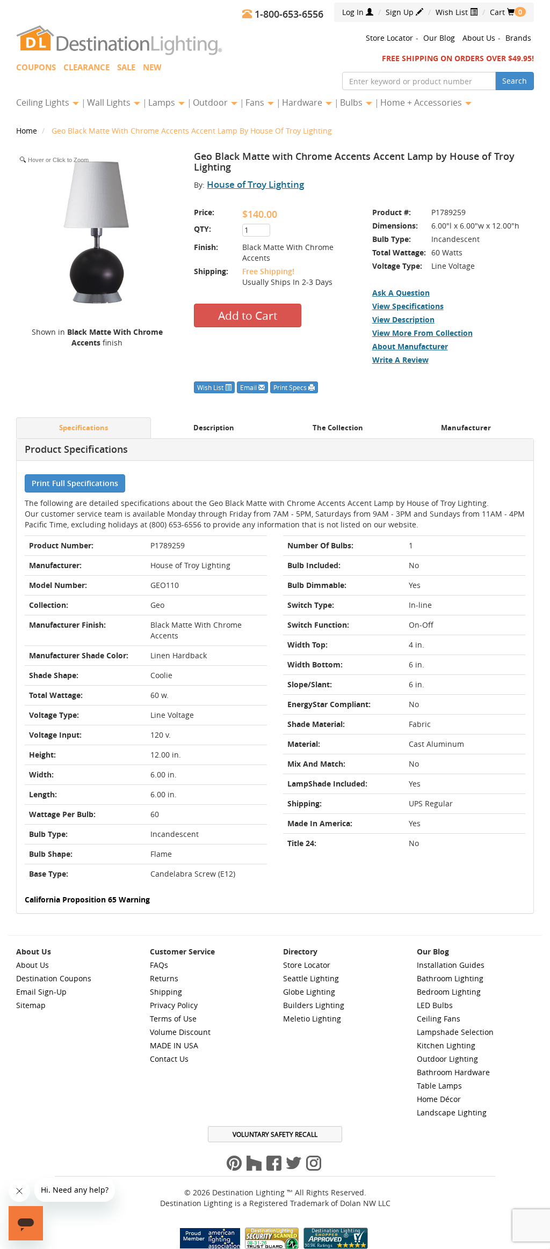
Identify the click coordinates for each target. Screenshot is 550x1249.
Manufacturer (466, 427)
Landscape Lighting (452, 1112)
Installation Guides (450, 965)
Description (213, 427)
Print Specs (290, 387)
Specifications (83, 427)
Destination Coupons (53, 978)
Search (514, 81)
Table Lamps (439, 1086)
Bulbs (352, 102)
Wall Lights (110, 102)
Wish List (453, 12)
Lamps (162, 102)
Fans (255, 102)
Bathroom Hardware (453, 1072)
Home (27, 131)
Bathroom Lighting (450, 978)
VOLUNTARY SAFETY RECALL (275, 1134)
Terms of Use (173, 1018)
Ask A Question (401, 293)
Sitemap (31, 1005)
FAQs (159, 965)
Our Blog (439, 38)
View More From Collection (422, 333)
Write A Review (400, 360)
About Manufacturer (410, 346)
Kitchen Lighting (446, 1045)
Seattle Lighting (311, 978)
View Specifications (408, 306)
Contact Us (169, 1059)
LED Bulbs (435, 1005)
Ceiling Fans (438, 1018)
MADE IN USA (174, 1045)
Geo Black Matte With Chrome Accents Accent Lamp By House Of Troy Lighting (192, 131)
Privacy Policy (174, 1005)
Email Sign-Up (41, 992)
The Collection (338, 427)
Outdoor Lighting (447, 1059)
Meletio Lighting (312, 1018)
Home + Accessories (422, 102)
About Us (478, 38)
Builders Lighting (313, 1005)
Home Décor (439, 1099)
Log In (354, 12)
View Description (403, 319)
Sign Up (401, 12)
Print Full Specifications (75, 483)
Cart (502, 12)
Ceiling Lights (43, 102)
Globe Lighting (309, 992)
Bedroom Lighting (449, 992)
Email (249, 387)
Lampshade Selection (455, 1032)
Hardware (303, 102)
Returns (164, 978)
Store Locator (389, 38)
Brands (518, 38)
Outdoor (211, 102)
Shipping (166, 992)
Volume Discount (180, 1032)
